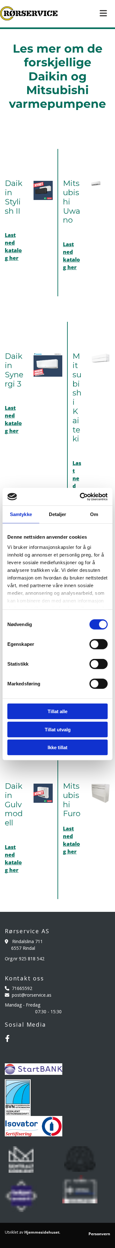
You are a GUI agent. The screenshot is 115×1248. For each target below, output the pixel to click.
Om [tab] (94, 514)
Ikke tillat (57, 747)
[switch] (98, 644)
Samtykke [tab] (21, 514)
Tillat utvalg (58, 729)
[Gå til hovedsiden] (28, 13)
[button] (86, 13)
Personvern (99, 1234)
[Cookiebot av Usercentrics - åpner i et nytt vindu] (81, 496)
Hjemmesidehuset (41, 1232)
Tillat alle (57, 711)
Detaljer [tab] (57, 514)
